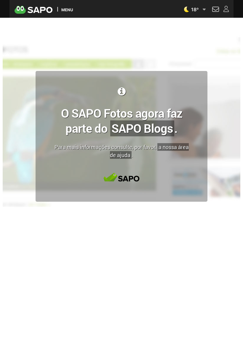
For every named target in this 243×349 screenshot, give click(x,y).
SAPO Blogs (142, 128)
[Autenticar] (215, 10)
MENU (67, 9)
